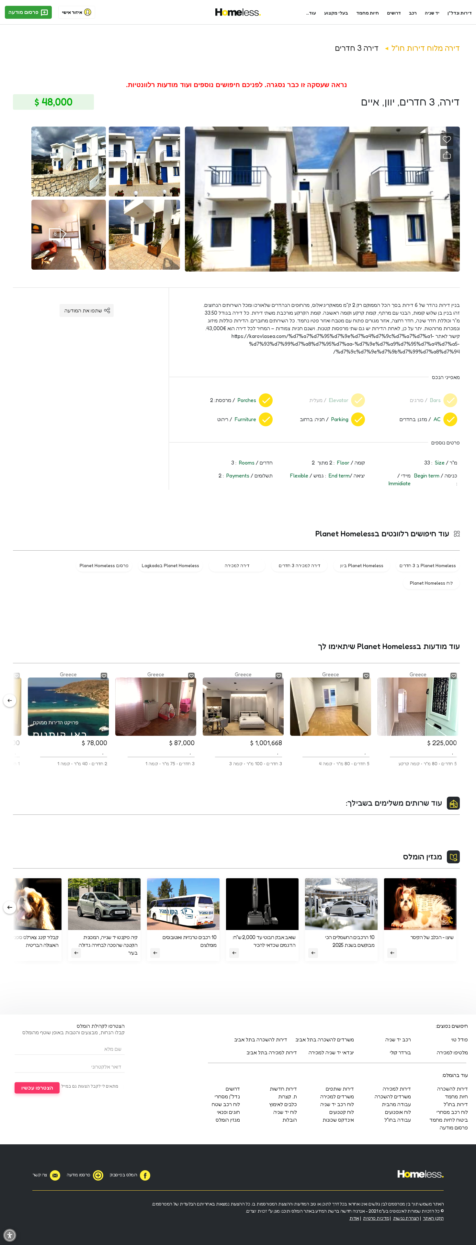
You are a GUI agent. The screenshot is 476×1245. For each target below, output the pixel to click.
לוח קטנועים (341, 1112)
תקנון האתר (433, 1218)
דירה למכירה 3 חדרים (299, 565)
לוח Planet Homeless (431, 583)
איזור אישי (72, 12)
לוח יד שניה (285, 1112)
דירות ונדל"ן (460, 13)
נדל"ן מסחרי (227, 1096)
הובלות (289, 1119)
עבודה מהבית (396, 1104)
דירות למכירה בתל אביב (271, 1052)
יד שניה (432, 13)
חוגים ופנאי (228, 1112)
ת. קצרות (287, 1096)
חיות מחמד (367, 13)
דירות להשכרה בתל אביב (260, 1039)
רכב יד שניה (398, 1039)
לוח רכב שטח (226, 1104)
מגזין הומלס (422, 856)
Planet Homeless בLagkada (170, 565)
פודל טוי (459, 1039)
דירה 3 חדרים (357, 48)
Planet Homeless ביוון (361, 565)
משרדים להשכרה (393, 1096)
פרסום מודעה (24, 12)
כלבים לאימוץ (283, 1104)
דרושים (394, 13)
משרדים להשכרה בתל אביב (324, 1039)
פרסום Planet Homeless (104, 565)
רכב (413, 13)
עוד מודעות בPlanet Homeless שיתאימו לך (389, 646)
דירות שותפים (340, 1088)
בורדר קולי (400, 1052)
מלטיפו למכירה (452, 1052)
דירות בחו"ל (456, 1104)
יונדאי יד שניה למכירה (331, 1052)
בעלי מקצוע (336, 13)
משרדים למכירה (337, 1096)
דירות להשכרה (452, 1088)
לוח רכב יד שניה (337, 1104)
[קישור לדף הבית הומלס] (238, 12)
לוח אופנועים (398, 1112)
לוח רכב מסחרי (452, 1112)
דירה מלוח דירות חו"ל (425, 48)
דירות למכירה (397, 1088)
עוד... (311, 13)
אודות (354, 1218)
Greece (428, 719)
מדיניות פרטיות (376, 1218)
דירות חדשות (283, 1088)
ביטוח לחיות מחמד (448, 1119)
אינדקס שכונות (338, 1119)
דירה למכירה (237, 565)
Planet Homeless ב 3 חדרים (428, 565)
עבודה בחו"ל (397, 1119)
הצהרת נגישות (406, 1218)
